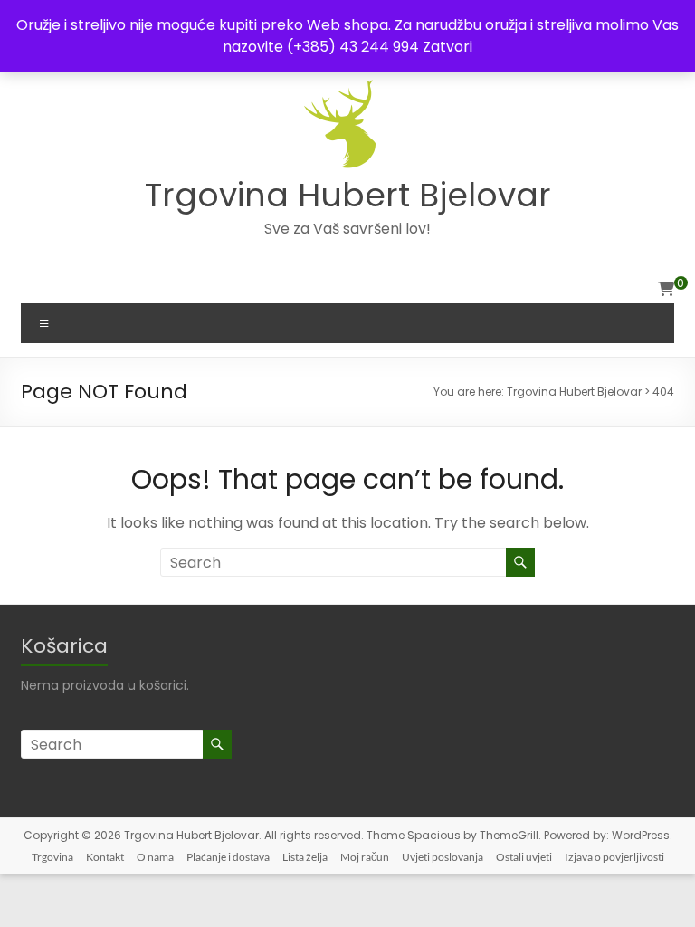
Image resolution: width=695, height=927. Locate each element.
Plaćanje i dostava (228, 857)
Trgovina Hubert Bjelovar (348, 195)
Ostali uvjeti (524, 857)
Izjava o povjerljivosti (614, 857)
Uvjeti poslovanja (442, 857)
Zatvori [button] (447, 46)
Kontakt (105, 857)
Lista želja (305, 857)
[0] (666, 290)
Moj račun (364, 857)
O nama (155, 857)
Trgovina (52, 857)
